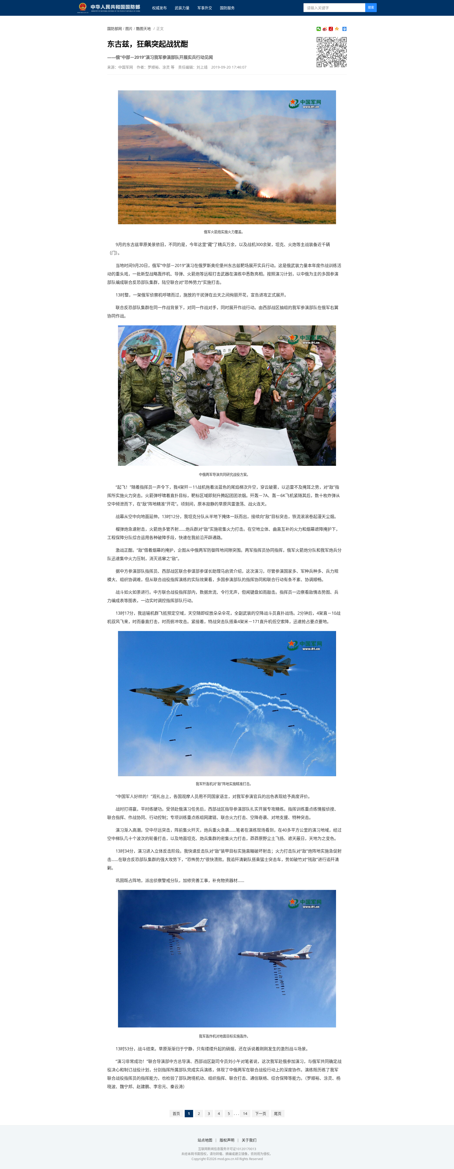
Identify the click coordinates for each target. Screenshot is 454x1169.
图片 (129, 28)
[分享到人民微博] (331, 29)
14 (245, 1113)
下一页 (260, 1113)
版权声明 (227, 1139)
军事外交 (204, 7)
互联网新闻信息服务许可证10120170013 (227, 1149)
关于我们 (249, 1139)
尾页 (277, 1113)
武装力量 (182, 7)
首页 (176, 1113)
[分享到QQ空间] (337, 29)
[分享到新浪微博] (325, 29)
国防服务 (227, 7)
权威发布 (159, 7)
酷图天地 (143, 28)
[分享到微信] (319, 29)
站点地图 (205, 1139)
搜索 (371, 7)
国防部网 (114, 28)
